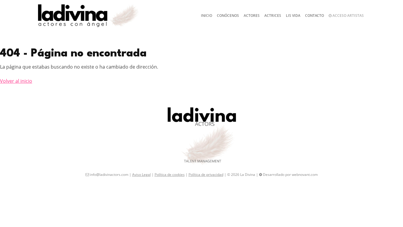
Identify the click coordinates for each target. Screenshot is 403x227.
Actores (252, 15)
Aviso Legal (141, 174)
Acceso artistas (348, 15)
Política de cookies (170, 174)
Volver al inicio (16, 81)
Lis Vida (293, 15)
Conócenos (228, 15)
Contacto (314, 15)
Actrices (272, 15)
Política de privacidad (206, 174)
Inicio (206, 15)
